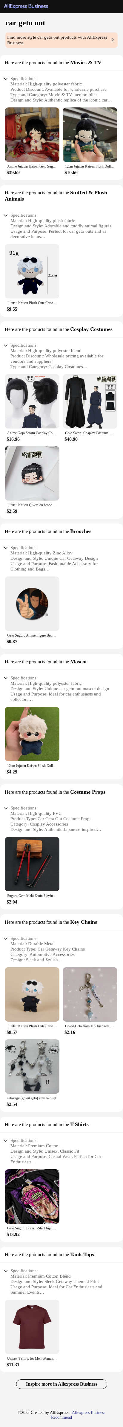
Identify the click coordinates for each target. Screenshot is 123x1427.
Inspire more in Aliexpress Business (61, 1384)
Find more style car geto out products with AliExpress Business (57, 40)
